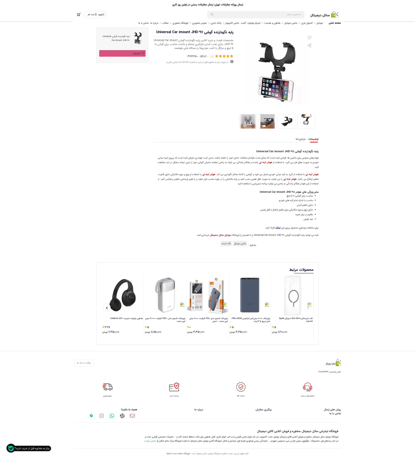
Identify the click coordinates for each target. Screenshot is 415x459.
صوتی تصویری (199, 23)
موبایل (319, 23)
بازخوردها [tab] (301, 139)
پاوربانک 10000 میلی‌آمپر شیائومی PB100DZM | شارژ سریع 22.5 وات (250, 320)
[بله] (91, 416)
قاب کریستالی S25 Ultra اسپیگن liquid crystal (296, 320)
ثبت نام (91, 14)
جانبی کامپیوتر (232, 23)
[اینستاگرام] (101, 416)
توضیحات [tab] (313, 139)
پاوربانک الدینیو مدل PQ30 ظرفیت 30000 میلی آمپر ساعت (165, 320)
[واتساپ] (112, 416)
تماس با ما (143, 23)
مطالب (165, 23)
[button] (308, 308)
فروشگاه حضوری (180, 23)
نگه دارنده (226, 243)
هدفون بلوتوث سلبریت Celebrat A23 (126, 318)
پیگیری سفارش (263, 410)
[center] (212, 15)
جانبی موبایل (290, 23)
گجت (243, 23)
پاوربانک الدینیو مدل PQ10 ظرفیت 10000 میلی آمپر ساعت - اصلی (208, 320)
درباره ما (154, 23)
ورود (100, 14)
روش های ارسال (332, 410)
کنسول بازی (307, 23)
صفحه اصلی (335, 23)
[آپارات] (122, 416)
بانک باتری (216, 23)
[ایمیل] (132, 416)
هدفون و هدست (272, 23)
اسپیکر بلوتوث (253, 23)
